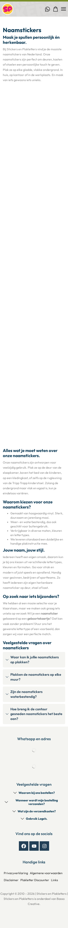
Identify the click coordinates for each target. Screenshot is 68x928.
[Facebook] (23, 846)
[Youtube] (34, 846)
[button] (55, 9)
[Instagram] (44, 846)
